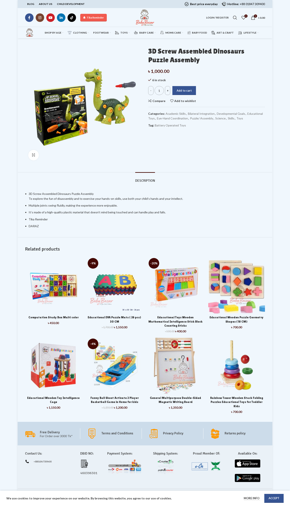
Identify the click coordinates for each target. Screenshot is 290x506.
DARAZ (34, 226)
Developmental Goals (231, 113)
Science (220, 118)
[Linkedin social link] (61, 17)
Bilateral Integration (201, 113)
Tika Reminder (95, 17)
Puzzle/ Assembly (201, 118)
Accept (274, 498)
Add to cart (184, 90)
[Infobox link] (114, 433)
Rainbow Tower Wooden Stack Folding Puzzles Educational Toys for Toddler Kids (236, 402)
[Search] (235, 17)
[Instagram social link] (40, 17)
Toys (240, 118)
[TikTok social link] (72, 17)
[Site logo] (145, 17)
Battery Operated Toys (170, 125)
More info (252, 498)
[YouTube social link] (50, 17)
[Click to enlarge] (33, 155)
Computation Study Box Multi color (53, 317)
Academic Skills (176, 113)
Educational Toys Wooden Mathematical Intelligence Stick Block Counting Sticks (175, 321)
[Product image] (175, 365)
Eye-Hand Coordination (172, 118)
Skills (231, 118)
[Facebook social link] (29, 17)
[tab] (145, 178)
